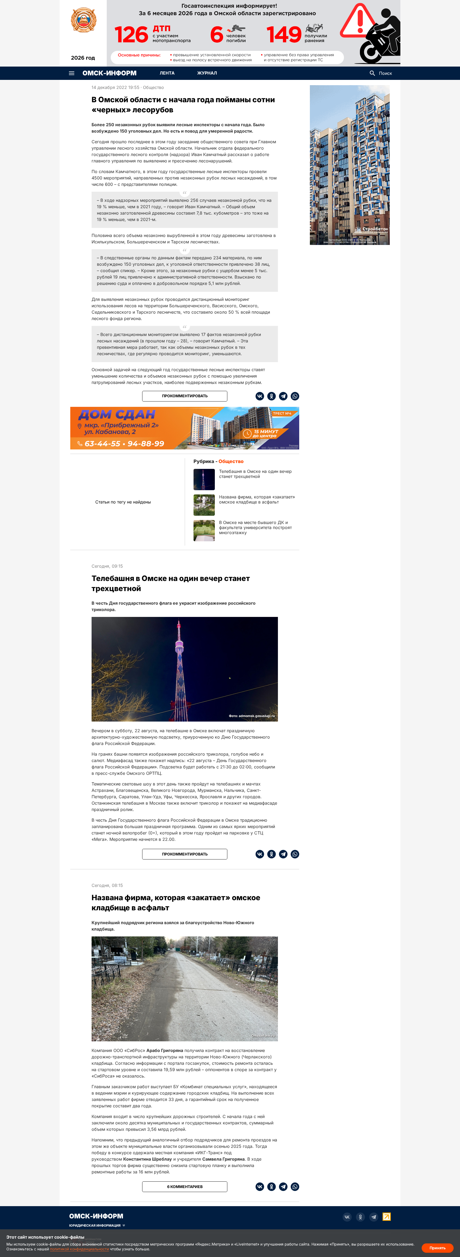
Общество (153, 87)
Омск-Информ (110, 73)
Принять (438, 1248)
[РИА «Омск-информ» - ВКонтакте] (347, 1217)
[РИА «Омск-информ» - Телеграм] (373, 1217)
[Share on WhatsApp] (293, 396)
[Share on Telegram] (282, 396)
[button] (71, 73)
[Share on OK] (270, 396)
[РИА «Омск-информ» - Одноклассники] (360, 1217)
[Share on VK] (260, 396)
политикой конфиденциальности (79, 1249)
